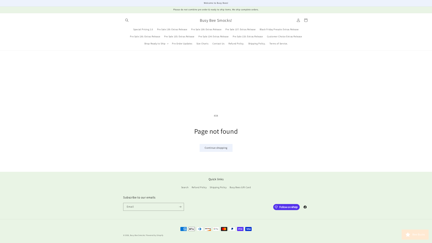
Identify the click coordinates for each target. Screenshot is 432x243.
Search (185, 187)
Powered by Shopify (155, 235)
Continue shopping (216, 147)
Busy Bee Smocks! (138, 235)
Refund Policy (199, 187)
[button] (127, 20)
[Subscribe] (180, 207)
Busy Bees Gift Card (240, 187)
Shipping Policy (218, 187)
